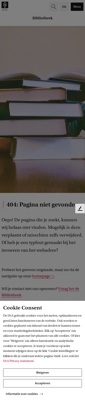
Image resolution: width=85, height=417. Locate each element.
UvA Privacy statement (18, 361)
